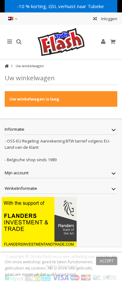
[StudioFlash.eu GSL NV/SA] (61, 42)
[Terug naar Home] (6, 66)
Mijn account (16, 173)
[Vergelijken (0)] (95, 19)
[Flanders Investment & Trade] (39, 221)
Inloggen (108, 18)
